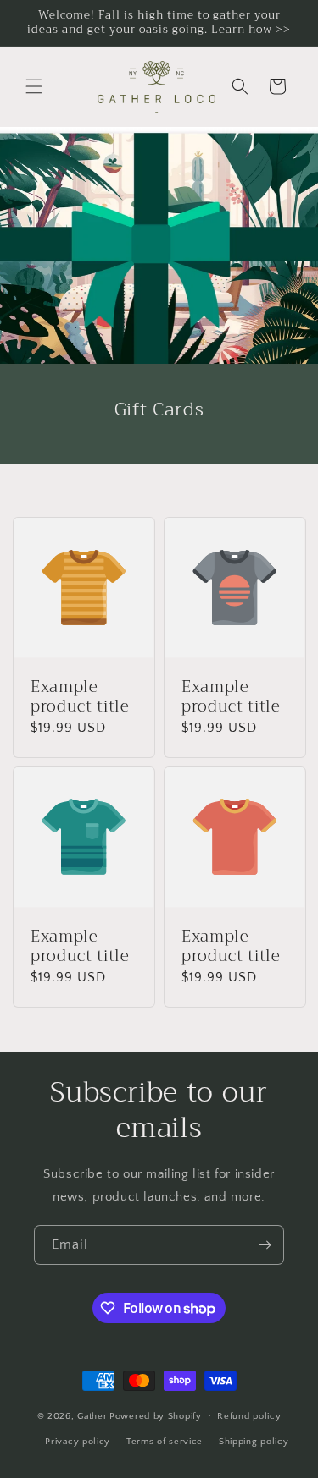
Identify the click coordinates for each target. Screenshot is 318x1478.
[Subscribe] (264, 1245)
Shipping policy (254, 1442)
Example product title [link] (80, 698)
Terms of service (164, 1442)
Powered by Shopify (155, 1415)
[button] (34, 86)
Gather (92, 1415)
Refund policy (249, 1416)
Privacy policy (77, 1442)
